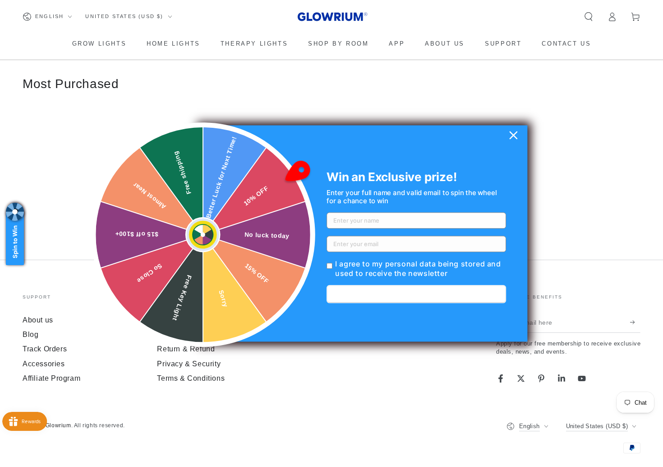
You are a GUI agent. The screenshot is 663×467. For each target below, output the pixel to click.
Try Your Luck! (416, 294)
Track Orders (45, 349)
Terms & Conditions (191, 378)
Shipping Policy (184, 334)
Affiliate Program (51, 378)
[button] (588, 17)
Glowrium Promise (189, 320)
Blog (30, 334)
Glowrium (58, 425)
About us (38, 320)
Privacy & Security (189, 364)
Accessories (44, 364)
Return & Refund (186, 349)
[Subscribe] (635, 322)
